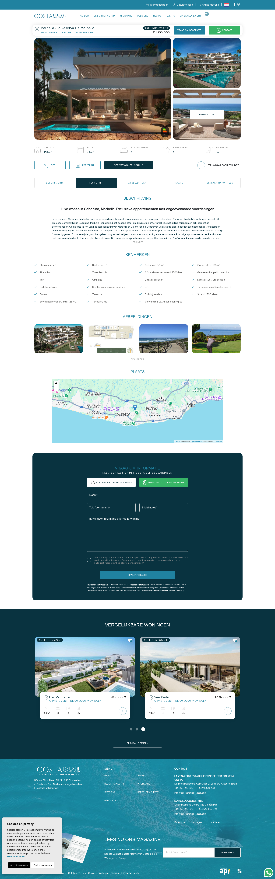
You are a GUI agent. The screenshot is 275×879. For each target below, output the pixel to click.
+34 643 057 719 (208, 809)
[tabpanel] (85, 680)
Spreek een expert (190, 15)
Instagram (198, 822)
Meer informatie (16, 856)
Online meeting (210, 4)
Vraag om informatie (189, 30)
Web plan (104, 873)
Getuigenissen (184, 4)
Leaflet (177, 441)
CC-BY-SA (218, 441)
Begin (107, 775)
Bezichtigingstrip (104, 15)
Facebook (179, 822)
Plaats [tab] (178, 183)
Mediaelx (134, 873)
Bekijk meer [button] (137, 359)
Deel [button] (53, 165)
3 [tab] (144, 729)
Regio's (157, 15)
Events (171, 15)
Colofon (72, 873)
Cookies (92, 873)
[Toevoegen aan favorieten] (130, 640)
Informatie (126, 15)
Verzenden (227, 852)
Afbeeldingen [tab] (137, 183)
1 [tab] (132, 729)
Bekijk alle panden (137, 743)
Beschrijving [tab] (55, 183)
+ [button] (56, 383)
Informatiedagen (158, 4)
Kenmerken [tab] (96, 183)
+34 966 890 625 (183, 788)
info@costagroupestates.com (190, 792)
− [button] (56, 388)
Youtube (215, 822)
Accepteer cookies (19, 865)
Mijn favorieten (113, 800)
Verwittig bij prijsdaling (128, 165)
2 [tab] (138, 729)
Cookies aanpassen (43, 865)
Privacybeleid (129, 560)
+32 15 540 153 (207, 788)
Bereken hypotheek (220, 183)
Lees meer (137, 242)
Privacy (82, 873)
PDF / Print (88, 165)
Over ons (142, 15)
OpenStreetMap (197, 441)
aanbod (84, 15)
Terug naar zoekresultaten (224, 165)
